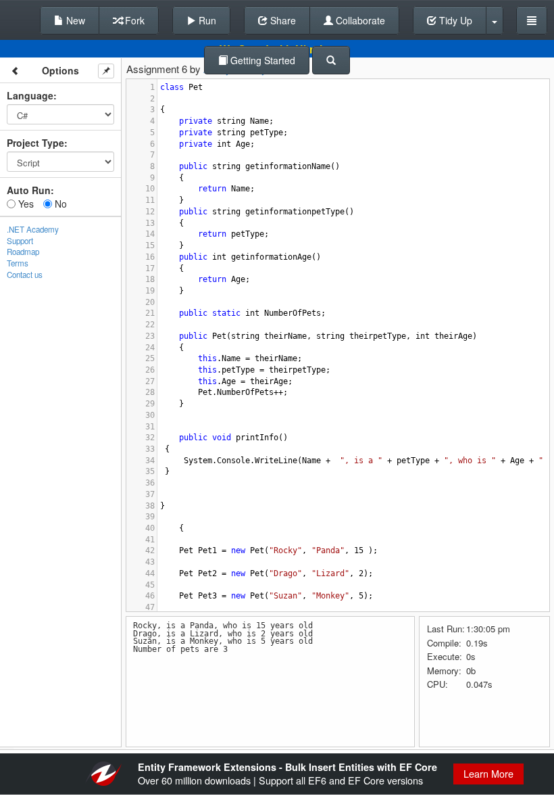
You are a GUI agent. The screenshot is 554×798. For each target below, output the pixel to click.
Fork (133, 20)
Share (282, 20)
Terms (17, 263)
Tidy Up (454, 20)
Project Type (35, 142)
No (59, 203)
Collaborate (359, 20)
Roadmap (23, 251)
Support (20, 240)
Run (206, 20)
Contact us (25, 274)
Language (30, 95)
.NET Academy (33, 229)
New (74, 20)
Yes (25, 203)
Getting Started (261, 60)
